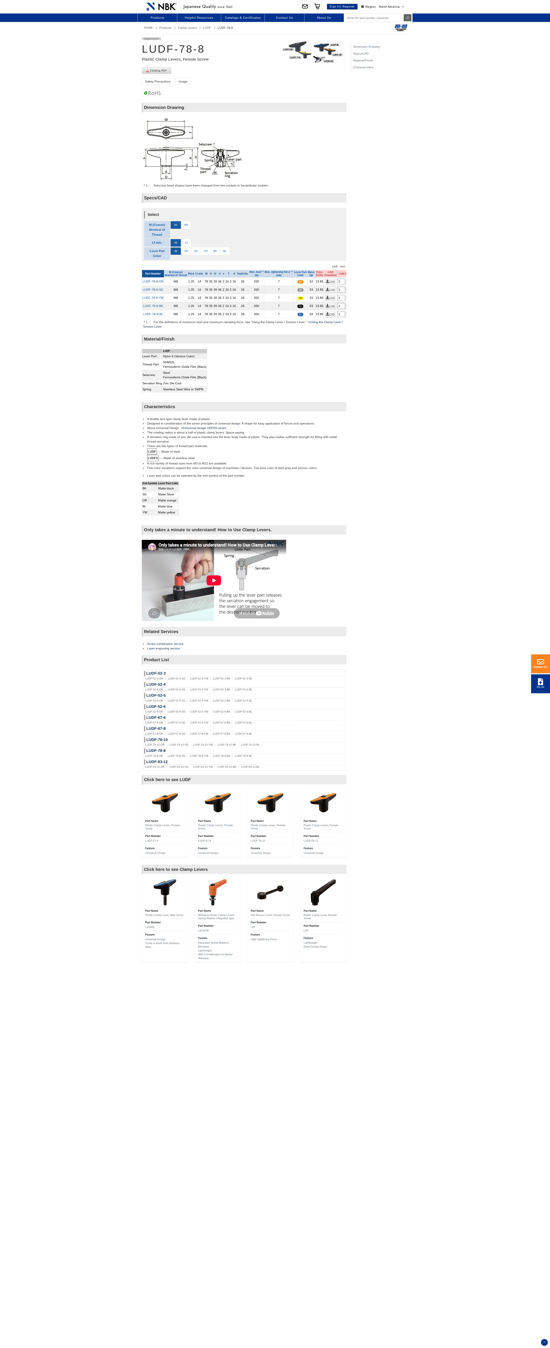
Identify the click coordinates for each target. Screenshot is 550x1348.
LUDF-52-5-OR (154, 700)
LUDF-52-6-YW (199, 711)
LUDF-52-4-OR (154, 689)
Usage (183, 81)
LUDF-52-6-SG (176, 711)
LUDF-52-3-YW (199, 678)
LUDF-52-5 (156, 695)
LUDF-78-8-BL (153, 314)
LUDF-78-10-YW (203, 744)
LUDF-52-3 (156, 673)
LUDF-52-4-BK (221, 689)
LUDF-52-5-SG (176, 700)
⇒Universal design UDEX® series (203, 428)
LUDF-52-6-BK (221, 711)
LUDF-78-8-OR (153, 281)
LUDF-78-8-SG (153, 289)
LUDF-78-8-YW (152, 297)
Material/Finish (363, 60)
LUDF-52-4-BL (243, 689)
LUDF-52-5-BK (221, 700)
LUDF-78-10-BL (250, 744)
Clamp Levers (187, 27)
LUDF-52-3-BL (243, 678)
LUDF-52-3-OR (154, 678)
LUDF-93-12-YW (203, 766)
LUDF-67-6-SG (176, 722)
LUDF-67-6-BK (221, 722)
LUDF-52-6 (156, 706)
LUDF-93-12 (157, 762)
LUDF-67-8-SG (176, 733)
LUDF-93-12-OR (155, 766)
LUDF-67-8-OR (154, 733)
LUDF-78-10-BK (226, 744)
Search (407, 17)
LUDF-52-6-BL (243, 711)
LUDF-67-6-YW (199, 722)
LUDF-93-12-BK (226, 766)
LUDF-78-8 (156, 750)
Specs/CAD (361, 53)
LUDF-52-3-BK (221, 678)
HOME (148, 27)
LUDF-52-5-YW (199, 700)
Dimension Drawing (366, 46)
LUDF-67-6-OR (154, 722)
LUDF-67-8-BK (221, 733)
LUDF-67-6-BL (243, 722)
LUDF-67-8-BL (243, 733)
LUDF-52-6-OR (154, 711)
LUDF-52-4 (156, 684)
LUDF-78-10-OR (155, 744)
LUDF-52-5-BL (243, 700)
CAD (332, 281)
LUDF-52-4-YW (199, 689)
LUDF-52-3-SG (176, 678)
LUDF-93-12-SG (178, 766)
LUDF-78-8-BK (153, 306)
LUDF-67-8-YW (199, 733)
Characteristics (363, 67)
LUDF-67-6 (156, 717)
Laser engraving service (163, 648)
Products (165, 27)
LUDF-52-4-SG (176, 689)
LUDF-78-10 (157, 739)
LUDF (207, 27)
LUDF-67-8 (156, 728)
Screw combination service (165, 644)
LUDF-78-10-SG (178, 744)
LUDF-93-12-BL (250, 766)
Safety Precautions (158, 81)
